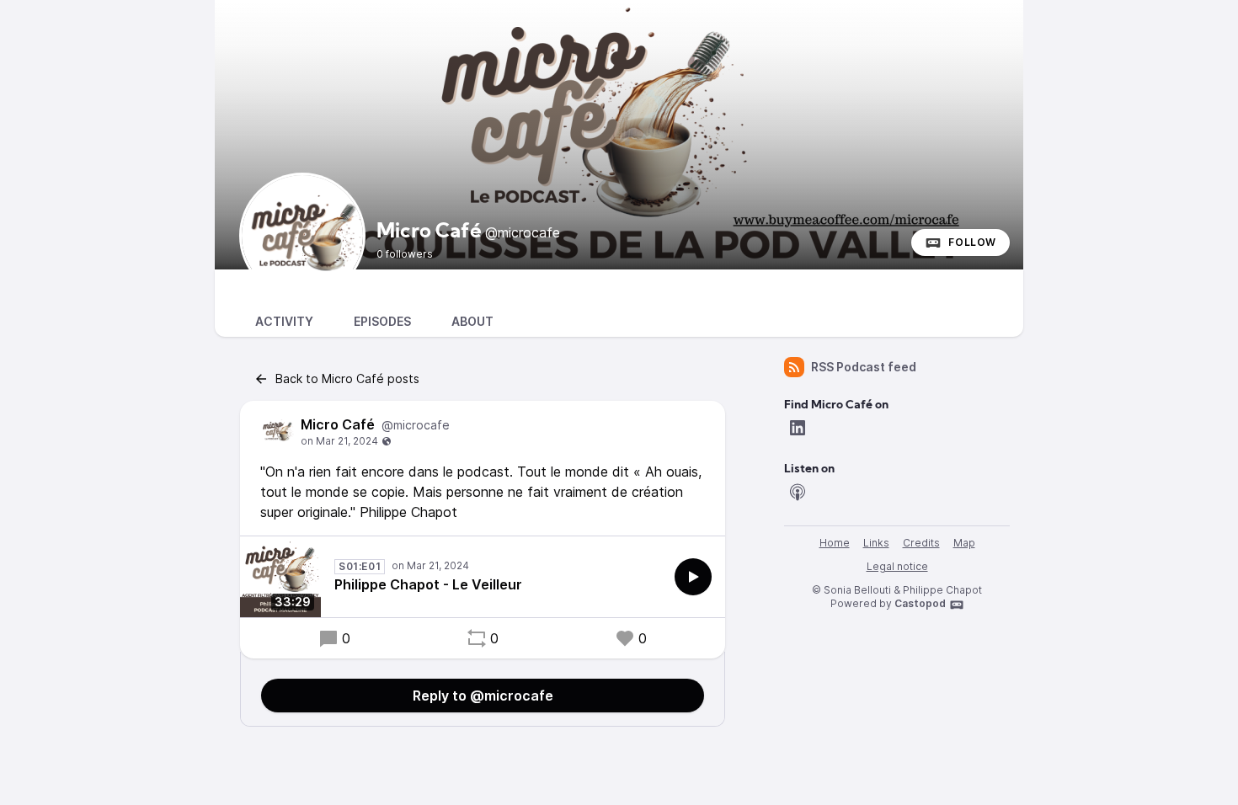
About (472, 321)
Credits (921, 542)
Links (876, 542)
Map (964, 542)
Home (834, 542)
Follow (972, 242)
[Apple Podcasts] (797, 491)
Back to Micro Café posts (347, 378)
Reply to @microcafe (483, 695)
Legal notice (897, 566)
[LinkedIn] (797, 427)
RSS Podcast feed (863, 367)
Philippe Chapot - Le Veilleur (428, 584)
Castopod (920, 603)
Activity (284, 321)
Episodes (382, 321)
